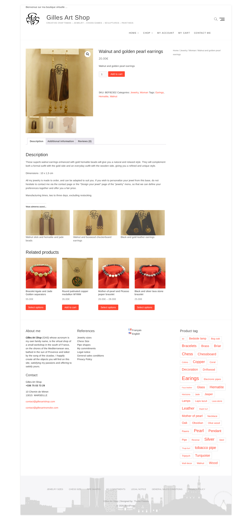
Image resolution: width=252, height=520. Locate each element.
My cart (184, 33)
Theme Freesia (141, 501)
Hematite (104, 96)
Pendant (214, 431)
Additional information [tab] (60, 141)
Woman (144, 92)
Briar (217, 346)
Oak (184, 422)
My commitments (86, 348)
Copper (199, 362)
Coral (212, 362)
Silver (209, 439)
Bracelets (189, 346)
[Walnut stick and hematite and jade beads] (48, 222)
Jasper (209, 394)
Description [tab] (36, 141)
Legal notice (83, 352)
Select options (35, 307)
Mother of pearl (192, 416)
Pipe (184, 439)
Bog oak (215, 338)
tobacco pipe (205, 447)
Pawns (185, 431)
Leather (188, 408)
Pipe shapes (84, 344)
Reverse (196, 440)
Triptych (186, 456)
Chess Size (83, 341)
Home (132, 33)
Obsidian (197, 422)
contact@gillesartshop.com (40, 401)
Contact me (202, 33)
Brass (205, 346)
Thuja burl (186, 448)
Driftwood (209, 369)
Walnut (113, 96)
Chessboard (207, 354)
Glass (201, 387)
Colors (185, 362)
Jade (197, 394)
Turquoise (202, 455)
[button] (88, 54)
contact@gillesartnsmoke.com (42, 407)
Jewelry (134, 92)
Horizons (186, 394)
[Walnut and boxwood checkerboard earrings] (95, 222)
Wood (213, 463)
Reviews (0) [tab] (85, 141)
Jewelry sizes (84, 337)
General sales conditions (90, 355)
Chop (146, 33)
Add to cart (116, 74)
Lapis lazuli (201, 401)
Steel (221, 440)
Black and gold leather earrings (137, 237)
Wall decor (187, 463)
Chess (187, 354)
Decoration (190, 369)
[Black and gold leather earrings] (143, 222)
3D (183, 339)
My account (165, 33)
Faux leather (187, 388)
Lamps (186, 400)
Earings (159, 92)
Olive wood (214, 423)
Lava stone (217, 401)
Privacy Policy (84, 359)
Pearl (199, 430)
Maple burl (203, 409)
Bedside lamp (197, 338)
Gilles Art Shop (68, 17)
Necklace (212, 416)
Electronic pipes (212, 379)
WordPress (129, 505)
